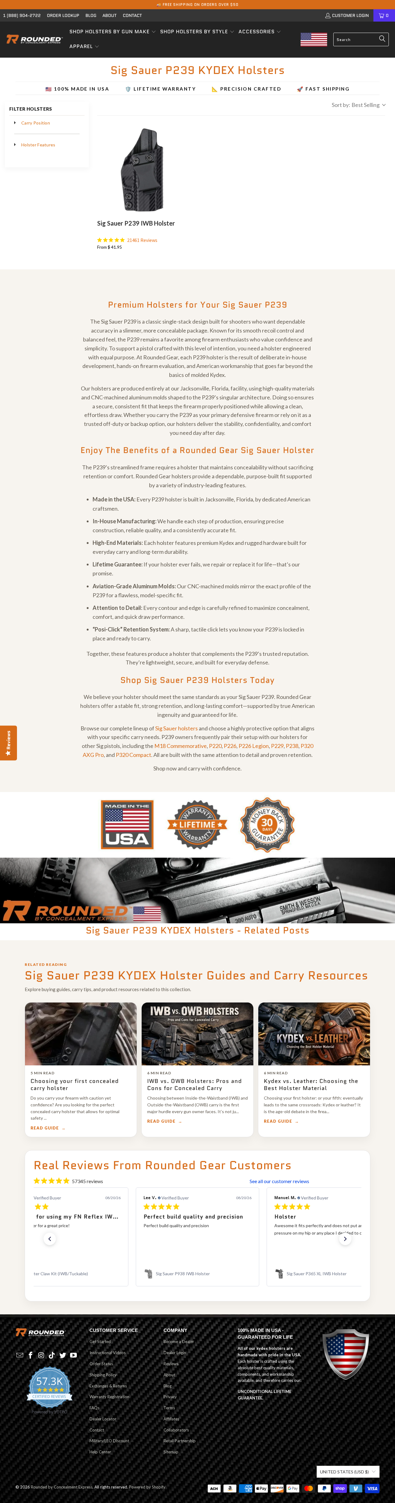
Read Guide (45, 1128)
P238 (292, 745)
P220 (215, 745)
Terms (169, 1407)
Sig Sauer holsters (176, 728)
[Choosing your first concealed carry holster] (81, 1034)
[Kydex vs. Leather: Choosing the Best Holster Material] (314, 1034)
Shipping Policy (103, 1374)
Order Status (101, 1363)
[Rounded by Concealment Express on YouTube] (73, 1355)
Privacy (170, 1396)
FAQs (94, 1407)
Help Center (100, 1451)
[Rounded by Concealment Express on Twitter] (63, 1355)
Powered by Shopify (147, 1487)
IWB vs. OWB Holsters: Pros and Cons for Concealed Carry (194, 1084)
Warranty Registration (109, 1396)
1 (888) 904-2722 (22, 15)
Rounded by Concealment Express (62, 1487)
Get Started (100, 1341)
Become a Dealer (179, 1341)
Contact (132, 15)
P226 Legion (254, 745)
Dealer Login (175, 1352)
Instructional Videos (107, 1352)
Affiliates (171, 1418)
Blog (90, 15)
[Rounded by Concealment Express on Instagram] (41, 1355)
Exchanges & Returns (108, 1385)
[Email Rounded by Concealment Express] (20, 1355)
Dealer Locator (102, 1418)
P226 (230, 745)
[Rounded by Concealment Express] (34, 39)
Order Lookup (63, 15)
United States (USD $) (344, 1471)
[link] (67, 1274)
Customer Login (350, 15)
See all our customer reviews (279, 1181)
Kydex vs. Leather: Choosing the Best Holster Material (311, 1084)
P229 (277, 745)
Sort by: (356, 104)
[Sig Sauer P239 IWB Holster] (142, 170)
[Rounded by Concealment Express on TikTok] (52, 1355)
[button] (112, 32)
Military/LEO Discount (109, 1440)
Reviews (171, 1363)
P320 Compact (133, 754)
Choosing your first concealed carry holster (75, 1084)
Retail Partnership (180, 1440)
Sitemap (171, 1451)
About (109, 15)
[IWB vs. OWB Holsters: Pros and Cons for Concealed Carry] (197, 1034)
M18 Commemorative (180, 745)
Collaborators (176, 1429)
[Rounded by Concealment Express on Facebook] (30, 1355)
